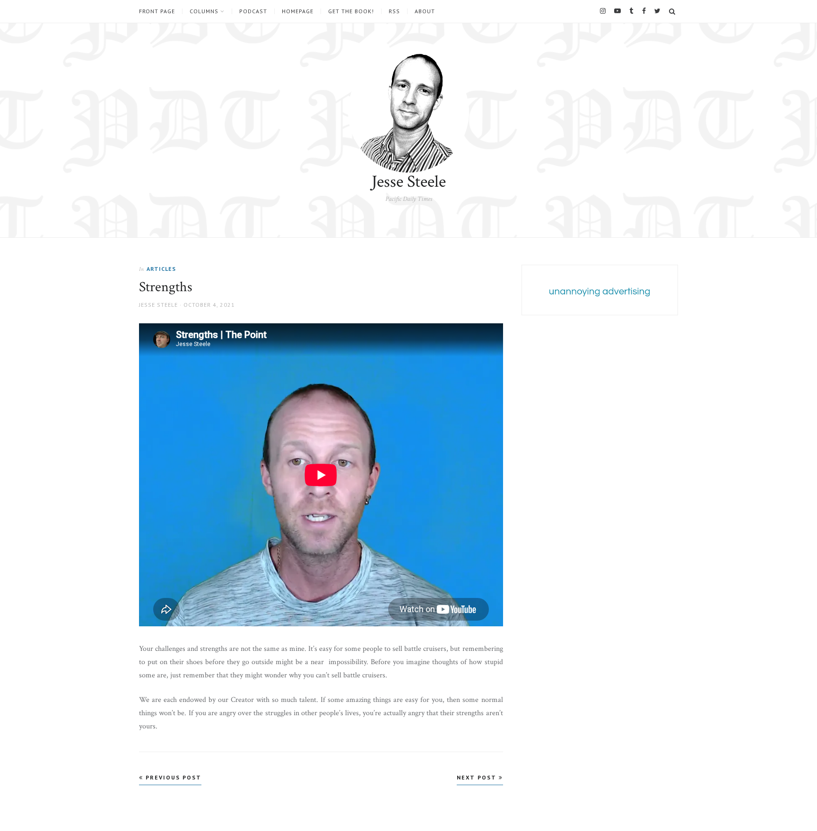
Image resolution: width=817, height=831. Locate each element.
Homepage (297, 11)
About (425, 11)
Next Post (478, 777)
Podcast (253, 11)
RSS (394, 11)
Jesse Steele (409, 182)
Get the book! (351, 11)
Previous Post (172, 777)
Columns (204, 11)
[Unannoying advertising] (599, 291)
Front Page (157, 11)
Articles (161, 268)
